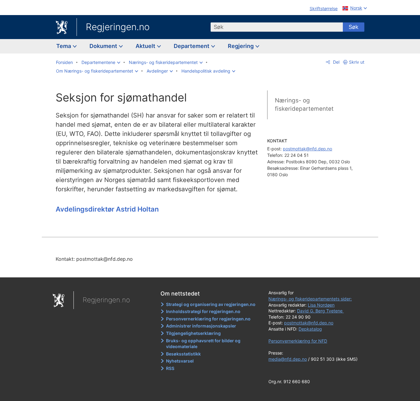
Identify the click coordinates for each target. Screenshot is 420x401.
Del (335, 62)
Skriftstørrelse (324, 8)
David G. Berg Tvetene (320, 310)
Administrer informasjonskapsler (201, 325)
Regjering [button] (241, 46)
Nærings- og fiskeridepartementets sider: (310, 298)
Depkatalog (310, 329)
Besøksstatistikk (183, 353)
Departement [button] (192, 46)
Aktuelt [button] (146, 46)
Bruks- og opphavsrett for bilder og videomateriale (203, 343)
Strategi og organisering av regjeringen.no (211, 304)
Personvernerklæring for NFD (297, 340)
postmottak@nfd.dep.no (307, 148)
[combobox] (277, 27)
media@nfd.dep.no (287, 359)
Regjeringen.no (118, 26)
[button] (100, 62)
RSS (170, 368)
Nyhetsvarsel (180, 360)
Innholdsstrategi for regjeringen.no (203, 311)
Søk (354, 27)
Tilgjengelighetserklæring (193, 333)
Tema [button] (64, 46)
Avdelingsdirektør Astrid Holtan (107, 209)
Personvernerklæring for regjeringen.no (208, 318)
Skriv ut (356, 62)
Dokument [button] (103, 46)
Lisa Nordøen (321, 305)
